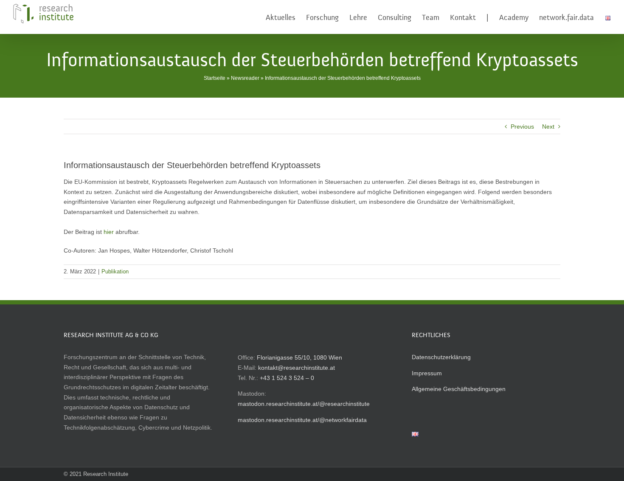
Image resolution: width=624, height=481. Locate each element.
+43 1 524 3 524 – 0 (287, 377)
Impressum (427, 373)
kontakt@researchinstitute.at (296, 367)
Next (548, 126)
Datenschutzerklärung (441, 357)
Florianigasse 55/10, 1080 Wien (299, 357)
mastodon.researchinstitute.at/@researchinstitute (304, 403)
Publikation (115, 271)
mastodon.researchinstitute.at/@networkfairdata (302, 419)
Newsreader (245, 78)
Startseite (214, 78)
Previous (522, 126)
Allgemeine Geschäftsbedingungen (459, 388)
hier (109, 231)
